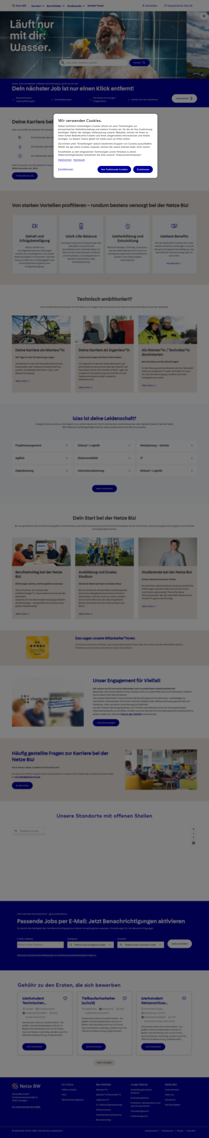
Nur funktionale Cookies (114, 169)
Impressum (79, 159)
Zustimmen (143, 169)
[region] (105, 146)
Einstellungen (65, 169)
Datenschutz (65, 159)
